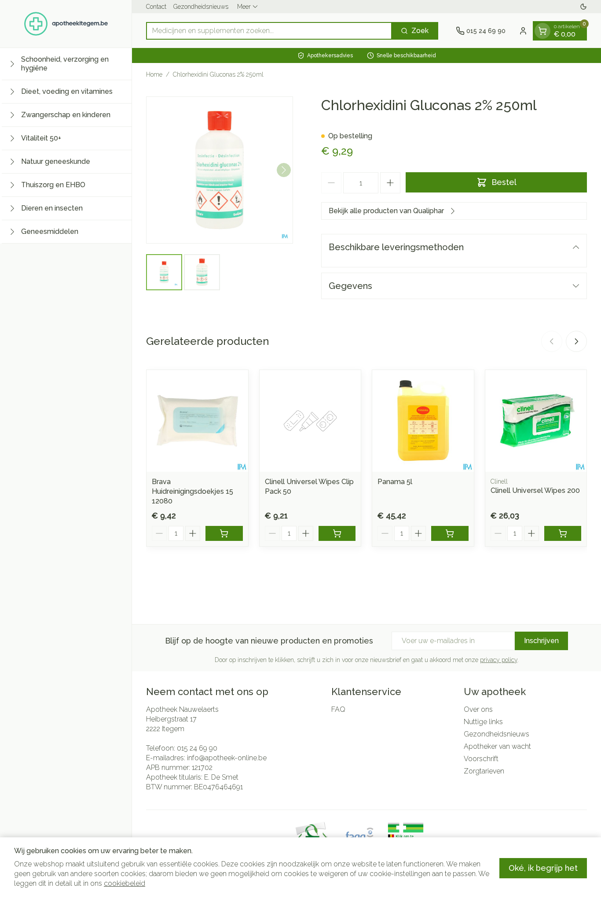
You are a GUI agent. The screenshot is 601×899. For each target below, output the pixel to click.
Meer (244, 6)
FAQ (338, 709)
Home (154, 74)
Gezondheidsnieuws (200, 6)
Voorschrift (481, 759)
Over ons (478, 709)
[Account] (523, 30)
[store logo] (66, 23)
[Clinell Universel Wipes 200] (536, 421)
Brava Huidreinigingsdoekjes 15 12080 (192, 491)
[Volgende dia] (576, 341)
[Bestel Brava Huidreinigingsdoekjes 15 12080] (224, 533)
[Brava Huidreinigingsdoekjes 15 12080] (197, 421)
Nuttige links (483, 722)
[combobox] (269, 31)
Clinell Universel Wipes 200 (535, 490)
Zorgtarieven (484, 771)
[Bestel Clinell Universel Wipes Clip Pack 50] (337, 533)
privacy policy (498, 659)
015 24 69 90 (197, 748)
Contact (156, 6)
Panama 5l (394, 481)
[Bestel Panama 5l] (450, 533)
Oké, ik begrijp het (543, 868)
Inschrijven (541, 640)
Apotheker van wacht (497, 746)
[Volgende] (284, 170)
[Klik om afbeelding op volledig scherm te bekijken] (220, 170)
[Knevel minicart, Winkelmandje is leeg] (542, 31)
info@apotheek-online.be (227, 758)
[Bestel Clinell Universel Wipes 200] (563, 533)
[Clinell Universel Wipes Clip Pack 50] (310, 421)
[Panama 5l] (423, 421)
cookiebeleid (124, 883)
